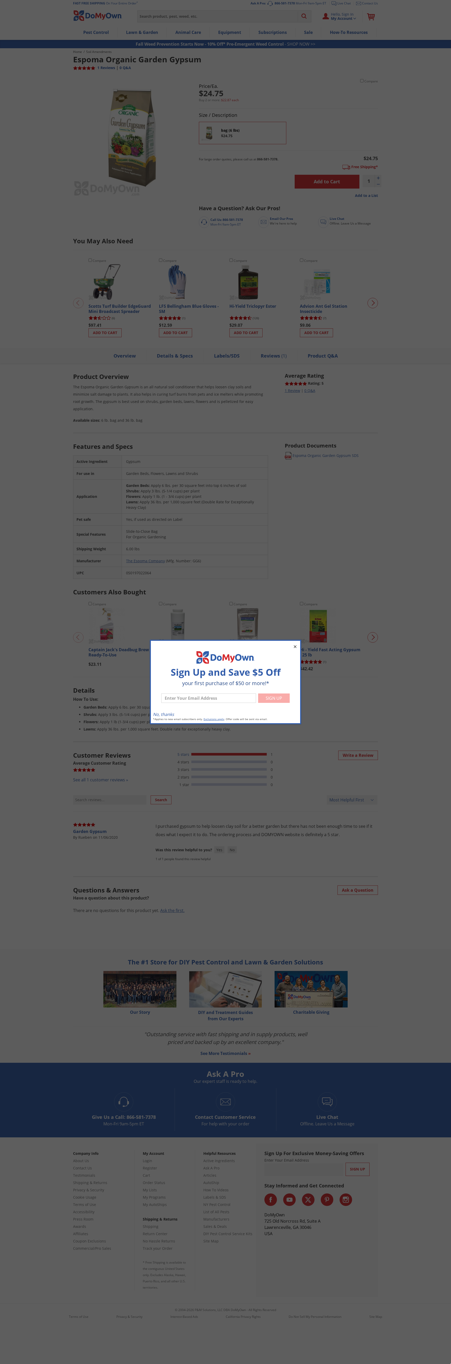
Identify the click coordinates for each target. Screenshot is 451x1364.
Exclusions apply (214, 719)
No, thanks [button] (163, 714)
